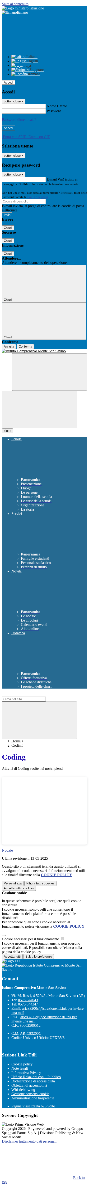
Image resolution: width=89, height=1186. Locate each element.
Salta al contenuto (15, 4)
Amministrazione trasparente (32, 1098)
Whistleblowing (23, 1090)
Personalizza (13, 883)
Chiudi (8, 228)
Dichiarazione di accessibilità (33, 1081)
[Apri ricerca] (49, 372)
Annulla (9, 346)
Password (54, 111)
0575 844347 (28, 1004)
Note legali (19, 1068)
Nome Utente (57, 106)
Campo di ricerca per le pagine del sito (30, 694)
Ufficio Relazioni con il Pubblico (36, 1077)
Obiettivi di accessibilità (29, 1085)
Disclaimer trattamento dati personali (29, 1141)
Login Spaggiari (37, 197)
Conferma (25, 346)
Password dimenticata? (19, 120)
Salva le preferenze (38, 956)
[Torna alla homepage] (44, 351)
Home (16, 741)
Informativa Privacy (26, 1073)
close (7, 431)
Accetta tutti (19, 888)
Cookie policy (22, 1064)
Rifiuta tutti (40, 883)
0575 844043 (28, 1000)
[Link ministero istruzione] (23, 8)
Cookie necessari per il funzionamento (31, 939)
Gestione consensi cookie (30, 1094)
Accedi (8, 82)
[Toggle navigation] (39, 409)
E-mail (52, 179)
